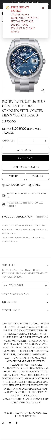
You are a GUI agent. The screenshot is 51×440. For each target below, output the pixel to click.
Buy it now (25, 158)
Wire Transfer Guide (26, 167)
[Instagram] (3, 423)
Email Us (37, 176)
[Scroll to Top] (46, 425)
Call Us (13, 176)
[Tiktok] (17, 423)
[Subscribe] (46, 285)
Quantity (8, 141)
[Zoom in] (43, 90)
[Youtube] (10, 423)
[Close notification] (43, 8)
